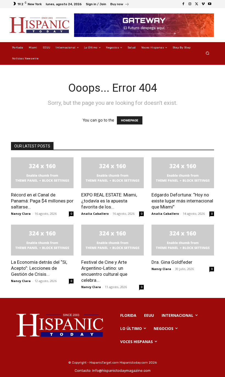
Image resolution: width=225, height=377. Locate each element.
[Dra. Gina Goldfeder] (182, 240)
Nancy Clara (21, 213)
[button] (207, 53)
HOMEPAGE (129, 120)
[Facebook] (183, 4)
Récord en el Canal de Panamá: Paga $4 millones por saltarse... (42, 201)
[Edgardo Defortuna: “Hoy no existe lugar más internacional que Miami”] (182, 172)
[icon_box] (119, 5)
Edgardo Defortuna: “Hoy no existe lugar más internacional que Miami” (182, 201)
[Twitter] (196, 4)
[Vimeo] (203, 4)
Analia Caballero (95, 213)
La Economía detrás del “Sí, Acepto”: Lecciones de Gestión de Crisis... (39, 268)
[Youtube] (209, 4)
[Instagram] (190, 4)
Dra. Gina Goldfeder (171, 262)
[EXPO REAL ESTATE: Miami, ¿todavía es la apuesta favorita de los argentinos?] (112, 172)
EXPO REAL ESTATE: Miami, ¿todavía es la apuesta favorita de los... (109, 201)
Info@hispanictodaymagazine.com (121, 371)
